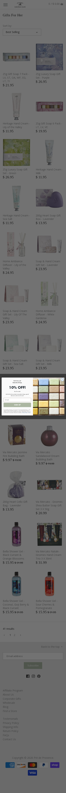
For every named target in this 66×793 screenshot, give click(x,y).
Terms (29, 412)
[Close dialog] (62, 379)
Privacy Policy (24, 412)
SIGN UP (17, 405)
